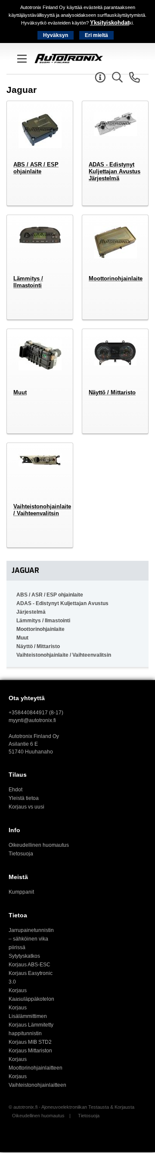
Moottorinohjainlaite (40, 629)
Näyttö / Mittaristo (38, 646)
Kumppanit (21, 892)
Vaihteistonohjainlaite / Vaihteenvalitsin (63, 655)
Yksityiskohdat (109, 22)
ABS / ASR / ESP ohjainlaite (49, 595)
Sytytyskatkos (24, 956)
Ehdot (15, 790)
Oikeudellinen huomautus (39, 845)
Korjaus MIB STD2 (30, 1042)
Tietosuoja (21, 854)
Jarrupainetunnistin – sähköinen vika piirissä (31, 938)
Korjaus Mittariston (30, 1051)
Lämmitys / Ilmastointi (43, 621)
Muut (22, 638)
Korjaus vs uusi (26, 807)
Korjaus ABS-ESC (29, 965)
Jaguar (25, 570)
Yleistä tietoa (24, 798)
